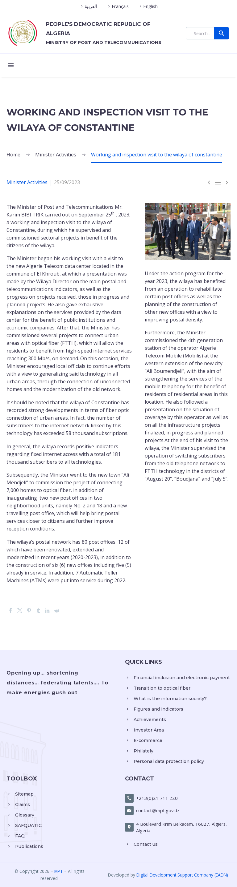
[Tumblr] (38, 610)
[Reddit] (56, 610)
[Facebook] (10, 610)
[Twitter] (19, 610)
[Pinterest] (29, 610)
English (150, 6)
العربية (91, 6)
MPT (58, 871)
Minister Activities (27, 182)
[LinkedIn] (47, 610)
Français (120, 6)
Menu (11, 65)
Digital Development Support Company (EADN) (182, 875)
